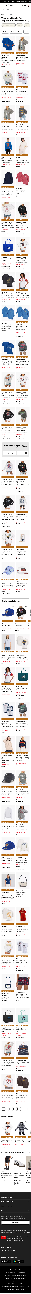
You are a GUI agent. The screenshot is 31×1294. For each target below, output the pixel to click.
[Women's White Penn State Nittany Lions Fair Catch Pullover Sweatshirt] (23, 503)
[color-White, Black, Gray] (15, 1183)
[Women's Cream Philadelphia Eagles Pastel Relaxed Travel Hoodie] (23, 145)
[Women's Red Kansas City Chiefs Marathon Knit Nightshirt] (23, 915)
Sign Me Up (15, 1222)
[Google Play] (18, 1261)
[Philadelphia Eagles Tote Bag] (23, 675)
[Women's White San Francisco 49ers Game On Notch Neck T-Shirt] (23, 280)
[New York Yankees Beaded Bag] (23, 880)
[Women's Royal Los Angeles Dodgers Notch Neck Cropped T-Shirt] (8, 880)
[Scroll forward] (26, 453)
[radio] (15, 1183)
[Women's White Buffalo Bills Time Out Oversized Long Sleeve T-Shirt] (8, 468)
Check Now (20, 1240)
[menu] (2, 6)
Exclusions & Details (12, 1240)
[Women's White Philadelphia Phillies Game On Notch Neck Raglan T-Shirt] (8, 675)
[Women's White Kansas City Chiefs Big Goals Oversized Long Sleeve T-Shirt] (23, 380)
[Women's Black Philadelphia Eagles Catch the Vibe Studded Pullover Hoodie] (23, 210)
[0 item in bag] (28, 5)
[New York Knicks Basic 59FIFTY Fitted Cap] (8, 612)
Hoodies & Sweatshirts (8, 25)
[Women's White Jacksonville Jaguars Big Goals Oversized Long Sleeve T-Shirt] (8, 538)
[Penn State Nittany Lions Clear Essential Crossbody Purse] (23, 538)
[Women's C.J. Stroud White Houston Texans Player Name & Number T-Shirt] (23, 947)
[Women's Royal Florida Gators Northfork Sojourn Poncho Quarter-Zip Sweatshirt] (8, 313)
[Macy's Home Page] (8, 5)
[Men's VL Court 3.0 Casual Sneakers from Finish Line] (19, 1163)
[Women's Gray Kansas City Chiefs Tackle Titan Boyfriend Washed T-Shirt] (23, 778)
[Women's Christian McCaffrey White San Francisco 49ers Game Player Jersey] (23, 78)
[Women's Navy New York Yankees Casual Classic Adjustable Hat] (8, 570)
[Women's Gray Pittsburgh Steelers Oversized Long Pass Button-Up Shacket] (8, 113)
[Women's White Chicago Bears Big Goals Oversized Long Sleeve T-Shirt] (23, 245)
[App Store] (6, 1261)
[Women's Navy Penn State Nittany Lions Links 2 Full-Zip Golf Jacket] (8, 178)
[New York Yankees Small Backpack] (23, 1049)
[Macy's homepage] (2, 14)
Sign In (24, 5)
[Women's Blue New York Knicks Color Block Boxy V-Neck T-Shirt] (8, 44)
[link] (8, 61)
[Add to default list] (13, 606)
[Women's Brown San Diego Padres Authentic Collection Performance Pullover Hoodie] (23, 1082)
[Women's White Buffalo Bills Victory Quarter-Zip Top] (8, 813)
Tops (27, 25)
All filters (24, 446)
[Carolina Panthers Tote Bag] (8, 1016)
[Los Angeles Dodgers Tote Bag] (8, 245)
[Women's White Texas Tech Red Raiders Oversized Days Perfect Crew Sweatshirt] (8, 1082)
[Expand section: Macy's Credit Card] (15, 1201)
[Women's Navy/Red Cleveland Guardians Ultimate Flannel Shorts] (23, 982)
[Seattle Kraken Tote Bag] (23, 1016)
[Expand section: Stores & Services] (15, 1206)
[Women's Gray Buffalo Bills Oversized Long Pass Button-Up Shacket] (23, 44)
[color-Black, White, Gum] (18, 1183)
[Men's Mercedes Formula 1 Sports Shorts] (7, 1163)
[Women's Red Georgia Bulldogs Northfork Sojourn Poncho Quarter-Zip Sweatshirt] (23, 178)
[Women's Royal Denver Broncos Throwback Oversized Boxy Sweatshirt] (8, 145)
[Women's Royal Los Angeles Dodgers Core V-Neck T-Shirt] (8, 348)
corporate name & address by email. (15, 1289)
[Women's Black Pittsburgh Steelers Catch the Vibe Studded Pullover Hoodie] (23, 468)
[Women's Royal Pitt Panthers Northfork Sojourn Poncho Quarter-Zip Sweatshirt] (23, 313)
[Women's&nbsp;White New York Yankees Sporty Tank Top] (8, 710)
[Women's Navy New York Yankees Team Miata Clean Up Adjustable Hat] (8, 778)
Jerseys (20, 25)
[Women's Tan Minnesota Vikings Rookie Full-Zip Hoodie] (8, 744)
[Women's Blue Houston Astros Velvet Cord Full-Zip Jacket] (23, 744)
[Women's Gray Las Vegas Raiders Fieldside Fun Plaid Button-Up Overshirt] (21, 1128)
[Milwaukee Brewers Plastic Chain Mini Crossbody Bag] (8, 982)
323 (24, 1109)
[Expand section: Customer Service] (15, 1197)
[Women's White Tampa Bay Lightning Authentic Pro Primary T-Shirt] (8, 642)
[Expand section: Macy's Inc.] (15, 1210)
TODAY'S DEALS (6, 1)
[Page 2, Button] (28, 1109)
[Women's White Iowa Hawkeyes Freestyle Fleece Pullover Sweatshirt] (8, 78)
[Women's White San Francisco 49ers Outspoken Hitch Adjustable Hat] (23, 570)
